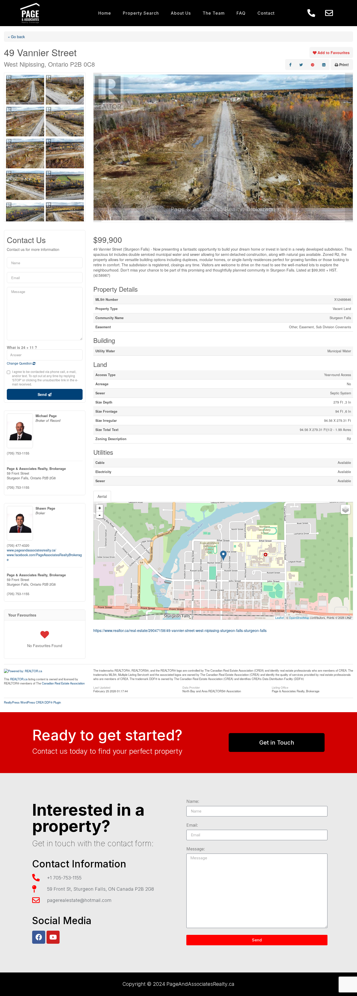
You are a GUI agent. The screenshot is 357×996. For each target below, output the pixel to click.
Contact (266, 13)
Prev (97, 147)
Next (349, 147)
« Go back (16, 36)
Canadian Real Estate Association (63, 683)
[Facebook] (38, 937)
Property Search (141, 13)
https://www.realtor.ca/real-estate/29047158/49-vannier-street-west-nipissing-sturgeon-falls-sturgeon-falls (180, 630)
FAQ (241, 13)
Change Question (20, 363)
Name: (192, 801)
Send (43, 394)
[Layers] (345, 509)
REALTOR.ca (18, 679)
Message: (195, 849)
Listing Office (280, 687)
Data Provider (191, 687)
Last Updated (101, 687)
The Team (214, 13)
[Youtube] (53, 937)
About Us (181, 13)
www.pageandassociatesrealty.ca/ (31, 550)
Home (104, 13)
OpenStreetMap (299, 617)
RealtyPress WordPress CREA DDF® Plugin (32, 702)
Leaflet (279, 617)
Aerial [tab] (102, 496)
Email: (192, 825)
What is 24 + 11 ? (22, 347)
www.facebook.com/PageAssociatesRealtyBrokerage (44, 557)
